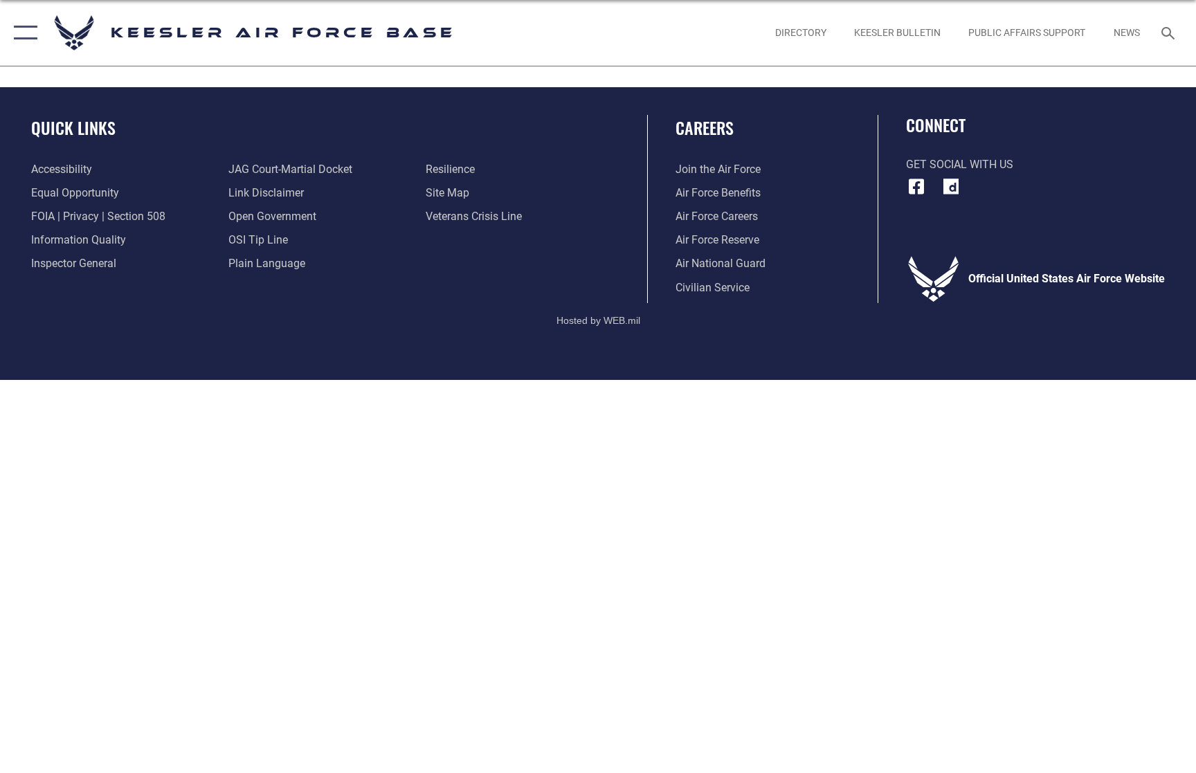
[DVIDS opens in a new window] (951, 186)
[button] (22, 33)
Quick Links (73, 127)
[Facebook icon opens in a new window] (916, 186)
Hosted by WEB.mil (598, 320)
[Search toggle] (1169, 32)
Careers (705, 127)
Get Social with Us (959, 164)
